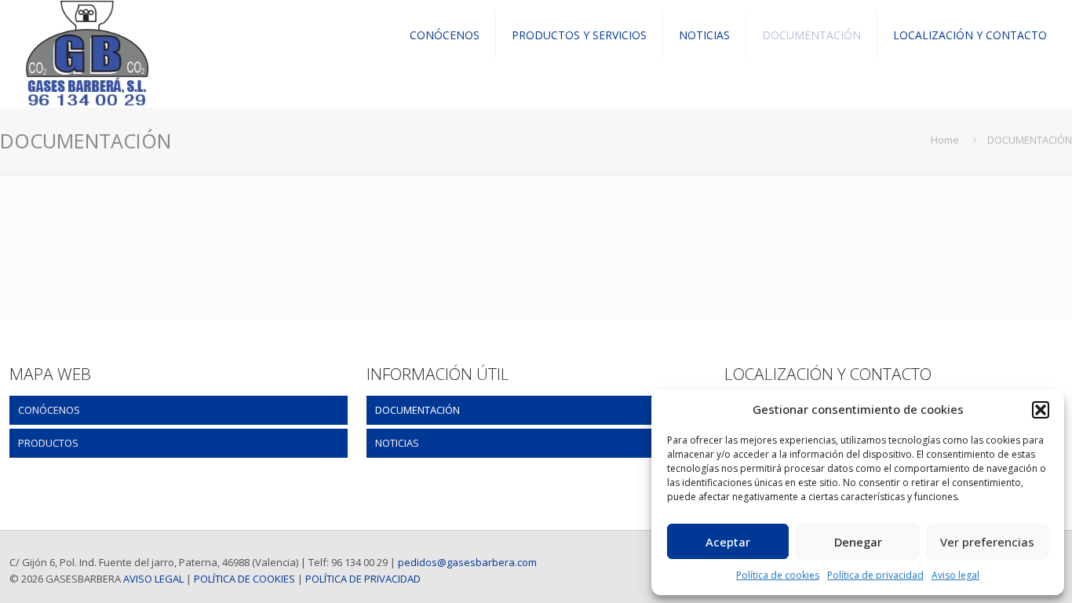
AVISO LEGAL (153, 579)
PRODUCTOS (48, 443)
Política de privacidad (875, 575)
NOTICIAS (397, 443)
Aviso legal (955, 575)
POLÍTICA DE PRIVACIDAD (363, 579)
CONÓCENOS (49, 410)
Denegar (858, 542)
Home (945, 140)
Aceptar (728, 542)
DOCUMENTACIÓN (417, 410)
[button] (1040, 410)
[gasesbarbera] (87, 35)
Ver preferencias (987, 542)
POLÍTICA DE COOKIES (244, 579)
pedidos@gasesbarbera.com (467, 562)
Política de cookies (777, 575)
